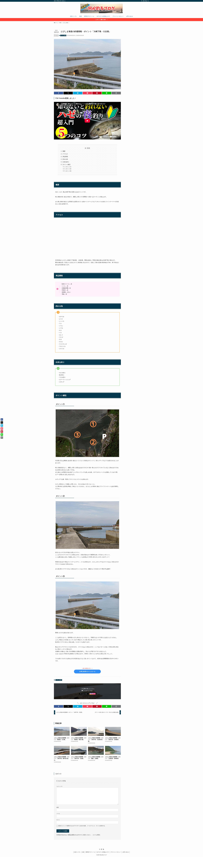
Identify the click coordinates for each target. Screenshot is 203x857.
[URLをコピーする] (116, 93)
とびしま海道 (63, 35)
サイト (58, 819)
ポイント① (68, 166)
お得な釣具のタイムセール (87, 671)
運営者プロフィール (90, 852)
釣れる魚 (65, 159)
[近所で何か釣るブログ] (101, 8)
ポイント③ (68, 171)
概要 (64, 151)
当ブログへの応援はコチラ (103, 852)
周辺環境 (65, 156)
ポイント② (68, 168)
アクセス (65, 154)
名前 (57, 807)
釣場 (83, 852)
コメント (59, 786)
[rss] (146, 1)
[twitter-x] (142, 1)
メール (58, 813)
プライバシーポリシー (116, 852)
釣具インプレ (77, 852)
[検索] (148, 1)
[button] (58, 93)
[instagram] (144, 1)
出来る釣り (66, 162)
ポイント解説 (66, 164)
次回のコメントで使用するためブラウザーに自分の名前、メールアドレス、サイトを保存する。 (82, 825)
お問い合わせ (126, 852)
